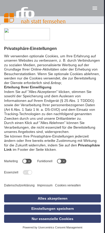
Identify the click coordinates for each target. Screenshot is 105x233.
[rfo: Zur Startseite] (34, 15)
